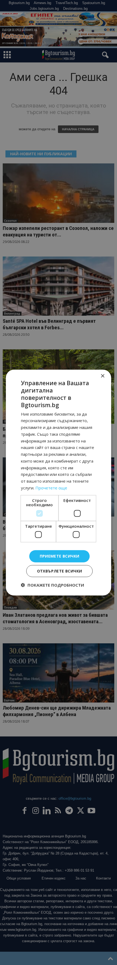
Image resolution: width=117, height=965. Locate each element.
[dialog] (58, 482)
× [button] (102, 376)
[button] (52, 585)
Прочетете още (51, 488)
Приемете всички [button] (59, 556)
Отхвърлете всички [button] (59, 571)
